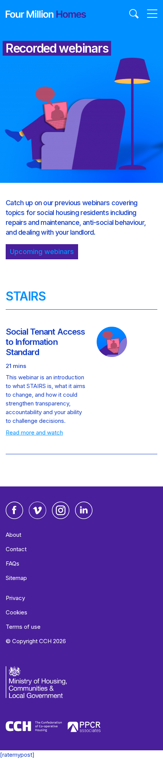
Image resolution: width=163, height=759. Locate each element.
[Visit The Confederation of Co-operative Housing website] (34, 727)
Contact (16, 549)
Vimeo (37, 510)
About (13, 534)
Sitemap (16, 577)
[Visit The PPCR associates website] (84, 728)
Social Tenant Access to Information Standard (45, 342)
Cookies (16, 612)
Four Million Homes (46, 14)
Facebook (14, 510)
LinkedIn (83, 510)
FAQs (12, 563)
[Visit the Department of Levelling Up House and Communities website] (57, 686)
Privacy (15, 598)
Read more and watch (34, 432)
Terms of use (23, 626)
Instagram (60, 510)
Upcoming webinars (42, 252)
